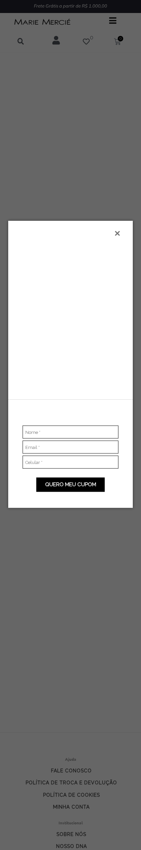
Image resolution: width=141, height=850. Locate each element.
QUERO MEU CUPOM (70, 484)
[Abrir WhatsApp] (124, 832)
